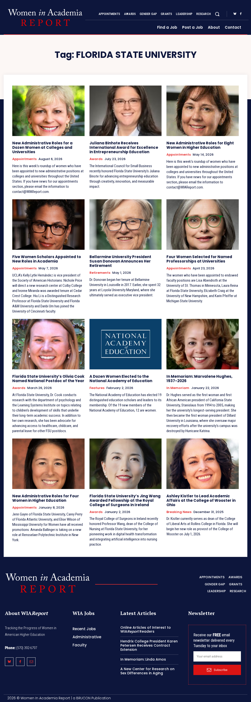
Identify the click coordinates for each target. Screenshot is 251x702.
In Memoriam (177, 388)
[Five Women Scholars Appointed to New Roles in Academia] (48, 224)
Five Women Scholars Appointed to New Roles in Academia (46, 259)
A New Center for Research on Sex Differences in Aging (147, 671)
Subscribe (220, 670)
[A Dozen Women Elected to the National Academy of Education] (125, 344)
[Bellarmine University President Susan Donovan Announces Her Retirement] (125, 224)
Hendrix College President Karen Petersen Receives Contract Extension (149, 645)
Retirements (99, 273)
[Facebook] (241, 14)
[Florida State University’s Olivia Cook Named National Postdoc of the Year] (48, 344)
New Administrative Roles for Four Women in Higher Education (45, 498)
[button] (217, 14)
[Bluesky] (235, 14)
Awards (95, 159)
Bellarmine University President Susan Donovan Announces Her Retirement (120, 261)
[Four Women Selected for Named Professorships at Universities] (202, 224)
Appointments (24, 159)
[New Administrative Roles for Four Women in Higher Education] (48, 464)
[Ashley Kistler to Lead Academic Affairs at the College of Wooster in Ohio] (202, 464)
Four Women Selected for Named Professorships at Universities (199, 259)
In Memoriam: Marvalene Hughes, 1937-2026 (199, 378)
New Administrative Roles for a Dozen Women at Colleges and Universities (42, 147)
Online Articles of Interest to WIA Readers (145, 629)
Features (96, 388)
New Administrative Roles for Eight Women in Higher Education (200, 145)
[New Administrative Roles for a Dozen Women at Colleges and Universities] (48, 111)
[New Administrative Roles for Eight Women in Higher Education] (202, 111)
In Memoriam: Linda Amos (143, 659)
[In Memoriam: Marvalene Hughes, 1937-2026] (202, 344)
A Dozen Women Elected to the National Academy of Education (120, 378)
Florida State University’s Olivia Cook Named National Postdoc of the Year (48, 378)
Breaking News (178, 512)
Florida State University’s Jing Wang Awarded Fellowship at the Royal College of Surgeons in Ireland (125, 500)
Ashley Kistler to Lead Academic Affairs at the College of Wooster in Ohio (201, 500)
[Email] (31, 661)
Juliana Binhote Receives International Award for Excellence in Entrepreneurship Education (123, 147)
